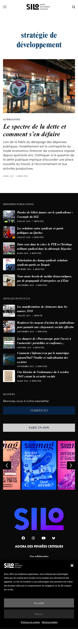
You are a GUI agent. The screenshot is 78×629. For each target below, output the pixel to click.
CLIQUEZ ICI (39, 410)
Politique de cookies (30, 622)
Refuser (39, 614)
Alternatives (11, 119)
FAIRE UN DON (39, 427)
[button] (72, 565)
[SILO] (39, 7)
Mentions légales (49, 622)
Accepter (39, 603)
